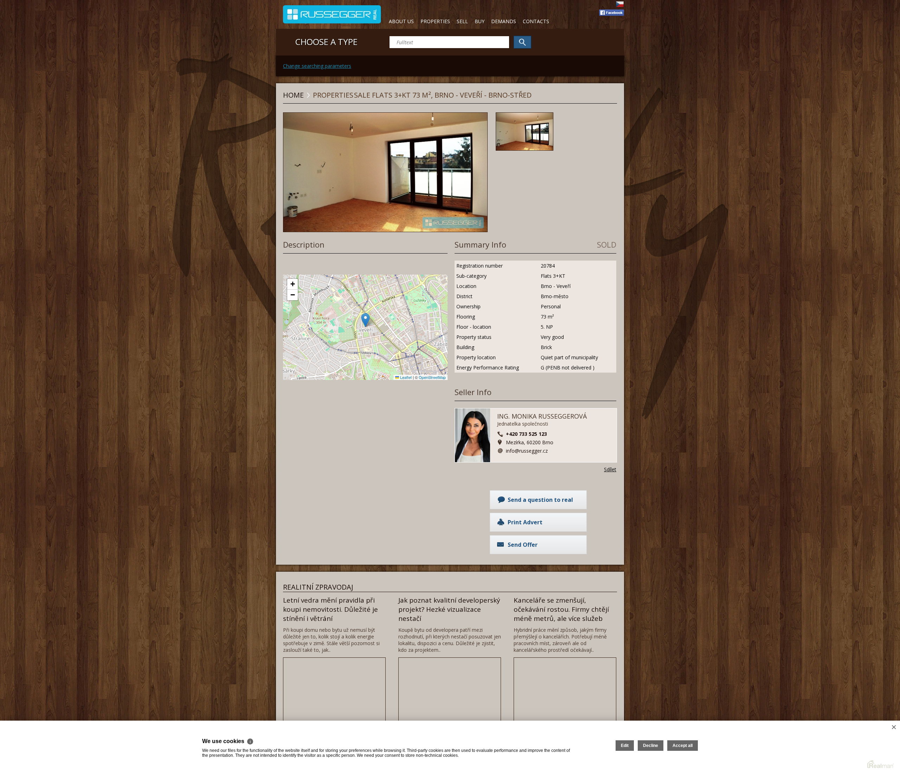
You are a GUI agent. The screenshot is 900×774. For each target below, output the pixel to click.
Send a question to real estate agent (540, 502)
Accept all (683, 745)
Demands (503, 21)
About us (401, 21)
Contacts (536, 21)
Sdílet (610, 469)
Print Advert (525, 522)
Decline (650, 745)
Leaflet (405, 377)
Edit (625, 745)
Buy (479, 21)
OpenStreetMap (432, 377)
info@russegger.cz (527, 450)
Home (293, 95)
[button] (365, 320)
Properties (435, 21)
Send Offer (523, 545)
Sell (462, 21)
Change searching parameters (317, 66)
